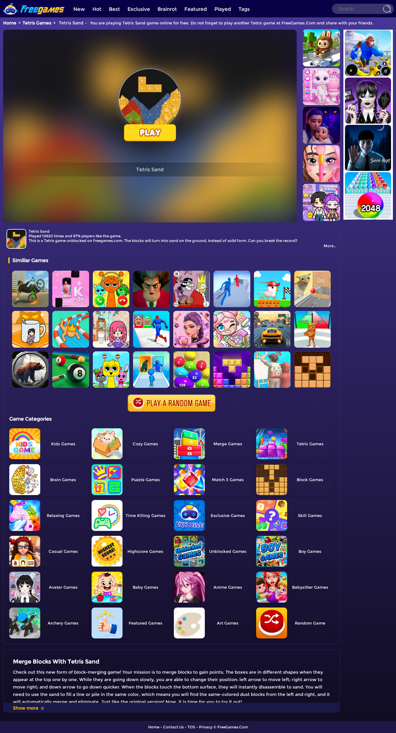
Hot (97, 9)
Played (222, 9)
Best (114, 9)
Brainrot (167, 9)
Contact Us (173, 727)
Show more (25, 708)
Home (9, 23)
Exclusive (138, 9)
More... (330, 246)
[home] (34, 2)
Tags (244, 9)
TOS (191, 727)
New (79, 9)
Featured (195, 9)
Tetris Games (37, 23)
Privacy (206, 727)
